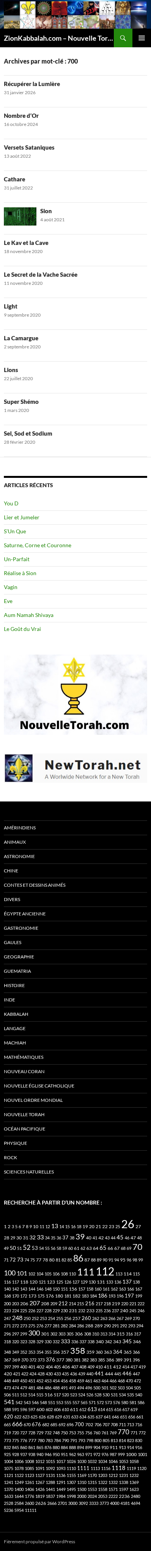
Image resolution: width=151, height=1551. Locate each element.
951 (64, 1454)
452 (39, 1380)
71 (6, 1259)
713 (130, 1424)
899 (88, 1447)
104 (39, 1273)
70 (137, 1246)
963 (80, 1454)
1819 (40, 1496)
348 (7, 1352)
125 (59, 1281)
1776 (29, 1496)
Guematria (17, 971)
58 (59, 1248)
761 (104, 1432)
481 (31, 1387)
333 (65, 1341)
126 (67, 1281)
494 (80, 1387)
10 (35, 1226)
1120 (141, 1468)
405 (57, 1366)
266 (111, 1318)
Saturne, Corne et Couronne (37, 545)
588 (7, 1409)
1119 (131, 1468)
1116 (105, 1468)
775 (15, 1440)
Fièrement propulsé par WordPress (39, 1541)
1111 (83, 1468)
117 (15, 1281)
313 (103, 1333)
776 (23, 1440)
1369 (134, 1482)
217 (99, 1303)
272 (15, 1325)
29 (12, 1237)
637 (99, 1416)
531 (114, 1394)
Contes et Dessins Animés (34, 885)
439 (81, 1373)
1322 (102, 1482)
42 (101, 1238)
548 (43, 1402)
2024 (92, 1496)
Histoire (14, 985)
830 (138, 1440)
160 (97, 1288)
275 (31, 1325)
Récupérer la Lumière (32, 83)
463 (96, 1380)
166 (130, 1288)
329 (39, 1341)
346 (137, 1341)
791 (73, 1440)
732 (48, 1432)
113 (118, 1273)
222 (140, 1303)
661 (139, 1416)
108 (64, 1273)
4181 (125, 1503)
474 (15, 1387)
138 (136, 1281)
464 (104, 1380)
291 (115, 1325)
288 (89, 1325)
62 (83, 1248)
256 (67, 1318)
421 (16, 1373)
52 (27, 1247)
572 (100, 1402)
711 (122, 1424)
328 (31, 1341)
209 (53, 1303)
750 (64, 1432)
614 (101, 1409)
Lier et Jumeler (21, 517)
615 (109, 1409)
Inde (9, 1000)
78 (45, 1260)
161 (106, 1288)
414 (125, 1366)
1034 (102, 1461)
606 (57, 1409)
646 (115, 1416)
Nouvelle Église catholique (39, 1086)
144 (31, 1288)
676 (36, 1424)
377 (60, 1360)
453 (48, 1380)
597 (31, 1409)
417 (133, 1366)
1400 (19, 1489)
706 (97, 1424)
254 (51, 1318)
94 (116, 1259)
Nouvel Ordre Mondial (33, 1100)
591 (15, 1409)
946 (48, 1454)
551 (51, 1402)
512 (23, 1394)
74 (26, 1259)
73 (20, 1259)
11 (41, 1226)
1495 (71, 1489)
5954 (19, 1510)
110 (72, 1273)
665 (7, 1424)
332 (56, 1341)
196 (120, 1295)
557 (75, 1402)
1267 (40, 1482)
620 (8, 1417)
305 (70, 1333)
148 (48, 1288)
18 (79, 1226)
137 (127, 1281)
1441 (50, 1489)
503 (121, 1387)
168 (7, 1295)
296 (7, 1333)
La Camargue (21, 337)
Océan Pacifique (24, 1129)
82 (64, 1259)
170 (15, 1295)
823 (130, 1440)
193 (111, 1295)
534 (122, 1394)
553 (59, 1402)
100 (9, 1272)
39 (80, 1236)
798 (89, 1440)
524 (81, 1394)
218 (107, 1303)
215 (80, 1303)
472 (137, 1380)
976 (104, 1454)
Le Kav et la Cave (26, 242)
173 (32, 1296)
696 (70, 1424)
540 (138, 1394)
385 (101, 1359)
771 (133, 1432)
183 (85, 1295)
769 (113, 1432)
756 (88, 1432)
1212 (113, 1475)
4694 (135, 1503)
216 (89, 1303)
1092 (50, 1468)
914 (130, 1447)
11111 (30, 1510)
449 (15, 1380)
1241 (8, 1482)
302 (53, 1333)
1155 (71, 1475)
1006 (19, 1461)
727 (23, 1432)
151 (64, 1288)
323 (23, 1341)
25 (117, 1226)
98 (134, 1259)
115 (136, 1273)
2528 (8, 1503)
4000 (114, 1503)
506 (7, 1394)
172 (23, 1295)
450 (23, 1380)
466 (113, 1380)
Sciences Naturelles (29, 1172)
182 (76, 1296)
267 (120, 1318)
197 (129, 1296)
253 (43, 1318)
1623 (134, 1489)
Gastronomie (21, 928)
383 (93, 1359)
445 (117, 1373)
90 (105, 1259)
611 (74, 1409)
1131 (50, 1475)
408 (82, 1366)
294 (139, 1325)
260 (86, 1318)
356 (56, 1352)
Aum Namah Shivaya (28, 615)
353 (31, 1352)
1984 (60, 1496)
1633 (8, 1496)
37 (65, 1237)
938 (31, 1454)
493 (72, 1387)
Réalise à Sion (20, 573)
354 (39, 1352)
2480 (135, 1496)
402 (40, 1367)
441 (99, 1373)
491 (64, 1387)
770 (123, 1432)
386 (110, 1360)
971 (88, 1454)
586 (140, 1402)
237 (115, 1310)
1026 (71, 1461)
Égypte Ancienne (25, 914)
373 (41, 1359)
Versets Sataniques (29, 147)
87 (87, 1260)
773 (7, 1440)
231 (73, 1310)
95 (122, 1260)
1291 (60, 1482)
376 (50, 1359)
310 (95, 1333)
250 (27, 1318)
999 (121, 1454)
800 (97, 1440)
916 (138, 1447)
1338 (123, 1482)
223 (7, 1310)
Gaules (12, 942)
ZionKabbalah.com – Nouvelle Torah (59, 38)
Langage (15, 1028)
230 (64, 1310)
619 (133, 1409)
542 (18, 1402)
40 (88, 1238)
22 (105, 1226)
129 (84, 1281)
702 (89, 1424)
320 (15, 1341)
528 (97, 1394)
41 (95, 1237)
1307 (71, 1482)
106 (56, 1273)
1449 (60, 1489)
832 (7, 1447)
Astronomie (19, 856)
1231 (123, 1475)
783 (49, 1440)
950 (56, 1454)
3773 (104, 1503)
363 (108, 1352)
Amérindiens (20, 828)
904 (96, 1447)
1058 (134, 1461)
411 (108, 1366)
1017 (60, 1461)
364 (117, 1352)
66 (110, 1248)
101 (22, 1273)
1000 (131, 1454)
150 (56, 1288)
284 (72, 1325)
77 (38, 1259)
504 (129, 1387)
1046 (113, 1461)
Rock (10, 1157)
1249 (19, 1482)
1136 (60, 1475)
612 (82, 1409)
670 (27, 1424)
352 (23, 1352)
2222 (113, 1496)
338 (91, 1341)
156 (73, 1288)
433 (57, 1373)
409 (91, 1366)
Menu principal (141, 38)
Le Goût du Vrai (22, 629)
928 (15, 1454)
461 (88, 1380)
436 (73, 1373)
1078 (19, 1468)
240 (124, 1310)
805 (106, 1440)
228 (48, 1310)
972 (96, 1454)
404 (49, 1366)
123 (51, 1281)
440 (89, 1373)
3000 (72, 1503)
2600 (29, 1503)
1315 (92, 1482)
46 (127, 1237)
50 (13, 1248)
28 (6, 1237)
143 (23, 1288)
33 (40, 1237)
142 (15, 1288)
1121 (8, 1475)
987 (113, 1454)
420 (8, 1373)
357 (65, 1352)
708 (114, 1424)
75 (32, 1259)
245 (132, 1310)
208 (45, 1303)
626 (42, 1416)
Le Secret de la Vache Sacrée (40, 274)
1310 (81, 1482)
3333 (93, 1503)
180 (59, 1295)
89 (99, 1259)
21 (98, 1226)
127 (75, 1281)
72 (13, 1259)
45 (120, 1237)
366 (136, 1352)
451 (31, 1380)
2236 (124, 1496)
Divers (12, 899)
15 (67, 1226)
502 (113, 1387)
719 (7, 1432)
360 (99, 1352)
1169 (81, 1475)
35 (53, 1237)
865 (39, 1447)
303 (61, 1333)
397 (7, 1366)
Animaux (15, 842)
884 (64, 1447)
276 (39, 1325)
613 (92, 1409)
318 (7, 1341)
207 (34, 1302)
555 (67, 1402)
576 (116, 1402)
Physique (15, 1143)
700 (79, 1424)
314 (111, 1333)
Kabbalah (16, 1014)
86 (78, 1258)
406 (66, 1366)
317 (137, 1333)
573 (108, 1402)
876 (48, 1447)
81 (58, 1259)
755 (80, 1432)
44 (113, 1237)
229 (56, 1310)
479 (23, 1387)
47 (133, 1237)
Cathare (14, 179)
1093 (60, 1468)
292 (123, 1325)
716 (138, 1424)
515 (39, 1394)
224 (15, 1310)
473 (7, 1387)
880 (56, 1447)
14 (61, 1226)
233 (90, 1310)
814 (122, 1440)
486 (48, 1387)
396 (136, 1359)
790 (65, 1440)
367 (7, 1359)
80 (52, 1260)
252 (35, 1318)
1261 (29, 1482)
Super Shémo (21, 401)
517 (57, 1394)
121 (42, 1281)
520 (65, 1394)
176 (50, 1295)
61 (76, 1248)
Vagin (10, 587)
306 (79, 1334)
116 (7, 1281)
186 (102, 1295)
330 (48, 1341)
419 (142, 1366)
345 (127, 1341)
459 (80, 1380)
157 (81, 1288)
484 (39, 1387)
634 (82, 1416)
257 (76, 1318)
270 (136, 1318)
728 (31, 1432)
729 (39, 1432)
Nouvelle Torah (24, 1114)
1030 (81, 1461)
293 (131, 1325)
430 (49, 1373)
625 (34, 1416)
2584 (19, 1503)
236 (107, 1310)
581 (132, 1402)
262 (95, 1318)
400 (23, 1366)
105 (48, 1273)
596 (23, 1409)
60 (70, 1248)
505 (137, 1387)
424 (32, 1373)
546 (35, 1402)
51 (19, 1248)
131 (101, 1281)
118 (24, 1282)
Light (10, 306)
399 (15, 1366)
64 (95, 1248)
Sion (46, 210)
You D (11, 503)
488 (56, 1387)
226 (31, 1310)
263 (103, 1318)
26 (127, 1223)
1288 (50, 1482)
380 (68, 1359)
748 (56, 1432)
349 (15, 1352)
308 (87, 1333)
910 (104, 1447)
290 (107, 1325)
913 (122, 1447)
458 (72, 1380)
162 (114, 1288)
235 (99, 1310)
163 (122, 1288)
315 (121, 1334)
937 (23, 1454)
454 (56, 1380)
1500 (81, 1489)
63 (89, 1248)
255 (59, 1318)
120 (33, 1282)
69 (129, 1248)
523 (73, 1394)
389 (118, 1359)
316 (129, 1333)
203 (15, 1303)
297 (15, 1333)
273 (23, 1325)
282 (64, 1325)
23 (111, 1226)
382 (85, 1359)
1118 (118, 1468)
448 (7, 1380)
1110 (71, 1468)
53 (35, 1248)
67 (117, 1248)
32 (32, 1237)
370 (24, 1359)
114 (128, 1273)
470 (129, 1380)
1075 (8, 1468)
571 (92, 1402)
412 (117, 1367)
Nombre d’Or (21, 115)
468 (121, 1380)
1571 (113, 1489)
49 (6, 1248)
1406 (29, 1489)
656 (131, 1416)
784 (57, 1440)
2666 (52, 1503)
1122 (19, 1475)
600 (40, 1409)
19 (85, 1226)
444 (109, 1374)
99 (140, 1259)
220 (124, 1303)
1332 (113, 1482)
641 (107, 1416)
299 (23, 1333)
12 (47, 1226)
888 (72, 1447)
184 (93, 1295)
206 (24, 1303)
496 (88, 1387)
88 (93, 1259)
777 (32, 1440)
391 (128, 1360)
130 (92, 1281)
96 (129, 1259)
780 (41, 1440)
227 (39, 1310)
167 (138, 1288)
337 (82, 1341)
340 (100, 1341)
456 (64, 1380)
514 (31, 1394)
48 (139, 1237)
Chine (11, 871)
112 (105, 1271)
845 (15, 1447)
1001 (142, 1454)
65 (103, 1247)
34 (47, 1237)
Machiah (15, 1043)
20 (91, 1226)
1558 (102, 1489)
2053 (102, 1496)
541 (9, 1401)
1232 (134, 1475)
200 (7, 1303)
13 (54, 1225)
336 (74, 1341)
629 (58, 1416)
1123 (29, 1475)
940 (39, 1454)
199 (138, 1295)
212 (63, 1303)
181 (67, 1295)
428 (41, 1373)
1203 (102, 1475)
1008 (29, 1461)
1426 (40, 1489)
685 (53, 1424)
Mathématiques (23, 1057)
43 (107, 1237)
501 (104, 1387)
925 (7, 1454)
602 (49, 1409)
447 (136, 1373)
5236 (8, 1510)
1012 (40, 1461)
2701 (62, 1503)
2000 (81, 1496)
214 (72, 1303)
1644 (19, 1496)
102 (31, 1273)
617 (125, 1409)
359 (90, 1352)
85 (69, 1259)
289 (98, 1325)
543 (27, 1402)
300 (34, 1333)
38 (72, 1237)
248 (17, 1318)
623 (25, 1416)
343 (117, 1341)
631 (66, 1416)
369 (16, 1360)
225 (23, 1310)
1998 (71, 1496)
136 (117, 1281)
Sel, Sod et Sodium (28, 433)
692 (61, 1424)
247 (7, 1318)
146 (39, 1288)
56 (53, 1248)
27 (138, 1226)
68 (123, 1248)
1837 (50, 1496)
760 (96, 1432)
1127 (40, 1475)
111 (85, 1271)
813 (114, 1440)
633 (74, 1416)
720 (15, 1432)
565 (84, 1402)
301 (45, 1334)
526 (89, 1394)
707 (106, 1424)
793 (81, 1440)
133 (109, 1281)
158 (89, 1288)
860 (23, 1447)
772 (142, 1432)
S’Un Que (15, 531)
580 (124, 1402)
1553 (92, 1489)
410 (99, 1366)
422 (24, 1373)
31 (25, 1238)
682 (45, 1424)
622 (17, 1416)
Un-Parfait (16, 559)
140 (7, 1288)
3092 (83, 1503)
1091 (40, 1468)
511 (15, 1394)
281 (56, 1325)
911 (114, 1447)
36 (59, 1237)
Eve (8, 601)
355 (48, 1352)
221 (132, 1303)
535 (130, 1394)
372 (32, 1359)
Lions (11, 369)
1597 (123, 1489)
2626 (40, 1503)
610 (65, 1409)
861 (31, 1447)
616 (117, 1409)
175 (41, 1295)
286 (80, 1325)
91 (110, 1259)
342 (108, 1341)
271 (7, 1325)
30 (19, 1237)
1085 (29, 1468)
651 (123, 1416)
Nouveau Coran (24, 1071)
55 (47, 1248)
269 (128, 1318)
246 (140, 1310)
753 (72, 1432)
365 (128, 1352)
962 (72, 1454)
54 (41, 1248)
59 (64, 1248)
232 (81, 1310)
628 (50, 1416)
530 (106, 1394)
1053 (123, 1461)
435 (65, 1373)
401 (31, 1366)
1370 (8, 1489)
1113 (95, 1468)
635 (91, 1416)
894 (80, 1447)
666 (17, 1423)
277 (48, 1325)
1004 (8, 1461)
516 (49, 1395)
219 (116, 1303)
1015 (50, 1461)
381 (77, 1359)
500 (96, 1387)
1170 (92, 1475)
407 (74, 1366)
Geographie (19, 957)
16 (73, 1226)
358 (77, 1350)
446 (127, 1374)
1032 (92, 1461)
